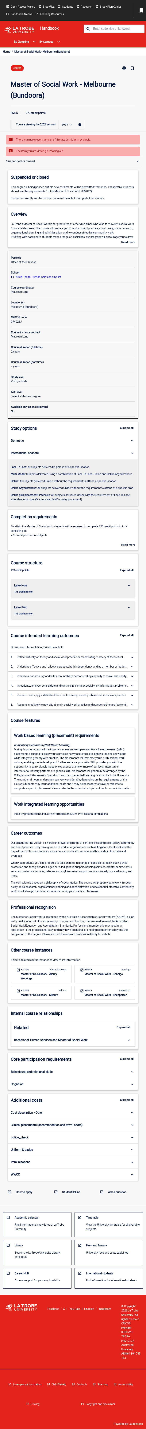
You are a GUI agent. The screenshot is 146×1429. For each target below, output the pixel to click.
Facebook (53, 1308)
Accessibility (125, 1384)
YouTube (74, 1308)
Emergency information (27, 1384)
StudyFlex (49, 6)
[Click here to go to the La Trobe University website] (19, 30)
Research (86, 6)
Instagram (105, 1308)
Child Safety (59, 1384)
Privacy (35, 1404)
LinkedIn (89, 1308)
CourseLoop (136, 1423)
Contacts (81, 1384)
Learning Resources (52, 14)
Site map (102, 1384)
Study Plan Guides (110, 6)
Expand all (127, 427)
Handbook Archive (22, 14)
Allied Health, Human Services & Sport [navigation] (38, 276)
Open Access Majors (23, 6)
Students (67, 6)
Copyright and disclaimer (100, 1404)
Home (6, 51)
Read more (128, 242)
